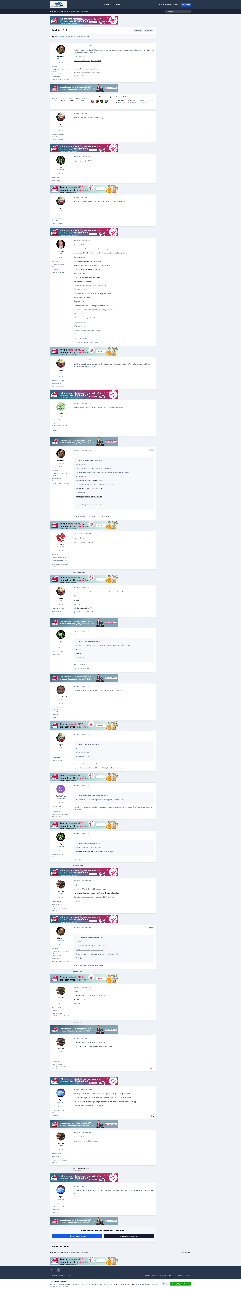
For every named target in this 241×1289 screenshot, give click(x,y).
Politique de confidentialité (58, 1275)
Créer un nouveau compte (77, 1236)
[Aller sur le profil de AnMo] (60, 406)
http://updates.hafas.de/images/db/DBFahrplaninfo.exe (93, 1047)
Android (76, 600)
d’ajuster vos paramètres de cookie (124, 1284)
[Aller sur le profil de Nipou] (106, 101)
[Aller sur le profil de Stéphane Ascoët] (60, 689)
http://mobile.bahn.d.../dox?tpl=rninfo (89, 852)
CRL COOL (60, 56)
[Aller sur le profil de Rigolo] (92, 101)
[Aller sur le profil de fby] (101, 101)
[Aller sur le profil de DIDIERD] (97, 101)
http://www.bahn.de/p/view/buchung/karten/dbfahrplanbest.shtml (96, 893)
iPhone (76, 596)
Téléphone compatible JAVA (83, 608)
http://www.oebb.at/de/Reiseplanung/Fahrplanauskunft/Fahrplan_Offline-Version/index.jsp (105, 1102)
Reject (165, 1284)
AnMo (61, 414)
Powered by (182, 1275)
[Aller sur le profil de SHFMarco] (60, 537)
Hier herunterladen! (80, 999)
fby (61, 167)
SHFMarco (60, 544)
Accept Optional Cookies (181, 1284)
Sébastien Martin (61, 796)
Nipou (61, 1100)
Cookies (71, 1275)
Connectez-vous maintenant (129, 1236)
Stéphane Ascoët (61, 697)
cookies (66, 1284)
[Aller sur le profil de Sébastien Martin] (60, 789)
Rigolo (60, 124)
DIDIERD (61, 891)
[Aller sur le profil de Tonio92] (60, 244)
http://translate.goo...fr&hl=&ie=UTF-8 (87, 269)
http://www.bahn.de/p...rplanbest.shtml (87, 261)
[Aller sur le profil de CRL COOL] (53, 37)
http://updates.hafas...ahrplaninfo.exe (87, 69)
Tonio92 (61, 251)
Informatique (85, 36)
